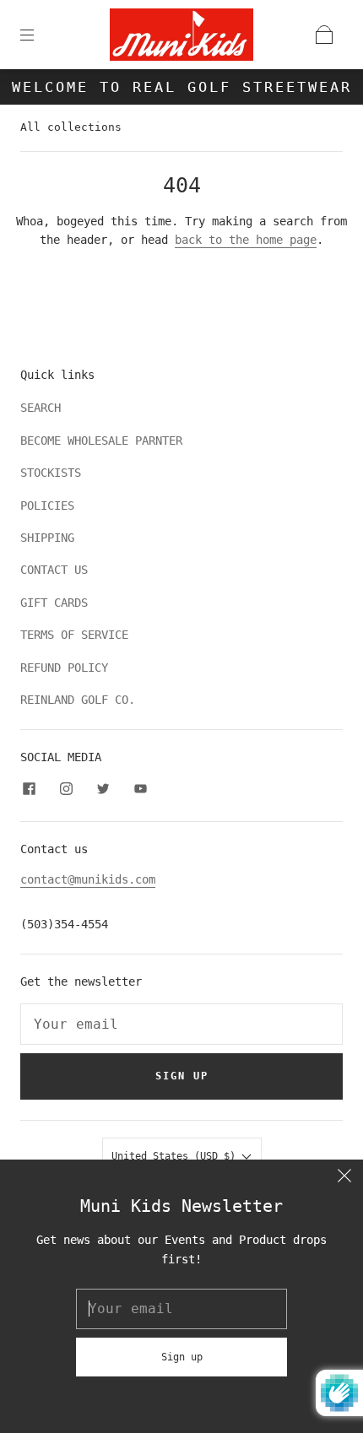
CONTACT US (54, 569)
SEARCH (40, 407)
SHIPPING (47, 537)
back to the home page (246, 239)
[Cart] (324, 34)
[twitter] (103, 789)
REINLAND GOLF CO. (77, 699)
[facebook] (28, 789)
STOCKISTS (50, 472)
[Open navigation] (38, 35)
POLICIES (47, 505)
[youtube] (140, 789)
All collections (71, 127)
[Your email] (181, 1024)
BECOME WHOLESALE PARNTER (101, 440)
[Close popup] (344, 1178)
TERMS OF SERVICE (74, 634)
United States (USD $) (176, 1156)
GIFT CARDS (54, 602)
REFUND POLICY (64, 667)
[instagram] (65, 789)
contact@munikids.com (87, 879)
